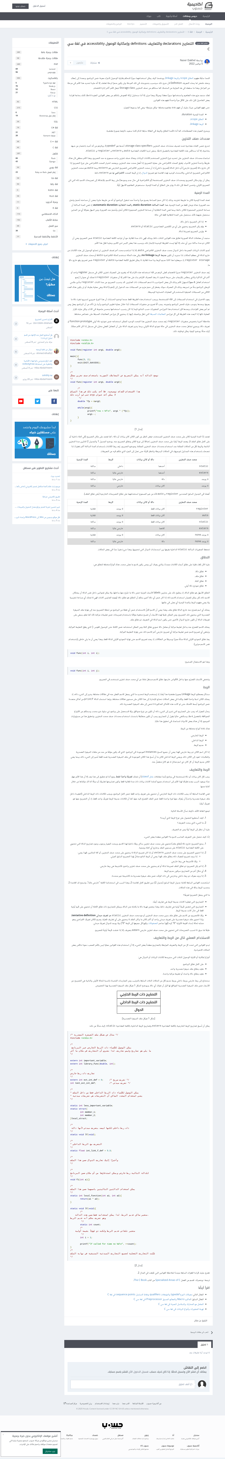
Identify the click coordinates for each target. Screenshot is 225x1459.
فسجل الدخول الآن (138, 1371)
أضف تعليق (184, 1384)
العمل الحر (178, 24)
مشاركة (94, 63)
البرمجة (208, 24)
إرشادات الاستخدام (102, 1404)
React (35, 89)
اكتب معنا (125, 1404)
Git (35, 230)
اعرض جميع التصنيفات (37, 244)
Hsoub (85, 1409)
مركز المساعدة (71, 1404)
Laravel (35, 69)
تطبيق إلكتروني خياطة (51, 497)
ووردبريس (35, 72)
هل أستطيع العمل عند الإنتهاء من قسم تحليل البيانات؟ (38, 336)
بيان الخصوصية (86, 1404)
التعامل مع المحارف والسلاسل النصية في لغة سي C (181, 1304)
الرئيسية (206, 16)
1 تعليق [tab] (204, 1345)
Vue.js (35, 92)
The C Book (140, 1280)
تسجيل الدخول (38, 6)
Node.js (35, 86)
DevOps (130, 24)
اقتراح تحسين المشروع (43, 319)
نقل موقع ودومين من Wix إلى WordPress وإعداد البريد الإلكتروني (37, 517)
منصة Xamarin (35, 135)
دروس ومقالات (190, 16)
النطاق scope (197, 119)
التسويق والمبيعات (160, 24)
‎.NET (35, 132)
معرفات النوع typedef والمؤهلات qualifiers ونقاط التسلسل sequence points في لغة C (149, 1295)
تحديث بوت (55, 476)
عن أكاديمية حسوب (153, 1404)
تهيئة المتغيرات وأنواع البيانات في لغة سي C (184, 1309)
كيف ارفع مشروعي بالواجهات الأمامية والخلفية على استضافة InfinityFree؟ (37, 362)
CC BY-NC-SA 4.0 (117, 1409)
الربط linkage (197, 124)
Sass (35, 112)
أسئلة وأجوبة (171, 16)
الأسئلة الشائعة (137, 1404)
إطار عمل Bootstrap (35, 115)
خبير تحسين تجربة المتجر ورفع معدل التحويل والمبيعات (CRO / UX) (38, 507)
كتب (158, 16)
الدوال (144, 173)
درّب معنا (115, 1404)
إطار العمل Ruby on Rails (35, 172)
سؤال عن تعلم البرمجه (44, 350)
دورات (148, 16)
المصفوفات (153, 923)
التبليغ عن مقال (200, 1321)
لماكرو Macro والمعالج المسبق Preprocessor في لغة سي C (162, 1299)
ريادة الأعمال (194, 24)
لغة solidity (47, 375)
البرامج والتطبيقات (114, 24)
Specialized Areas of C (167, 1280)
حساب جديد (20, 6)
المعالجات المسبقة (158, 314)
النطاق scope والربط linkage (179, 78)
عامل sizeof (148, 777)
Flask (35, 158)
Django (35, 161)
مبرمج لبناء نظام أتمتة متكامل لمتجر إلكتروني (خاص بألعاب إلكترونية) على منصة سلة (37, 486)
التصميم (143, 24)
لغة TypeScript (35, 83)
